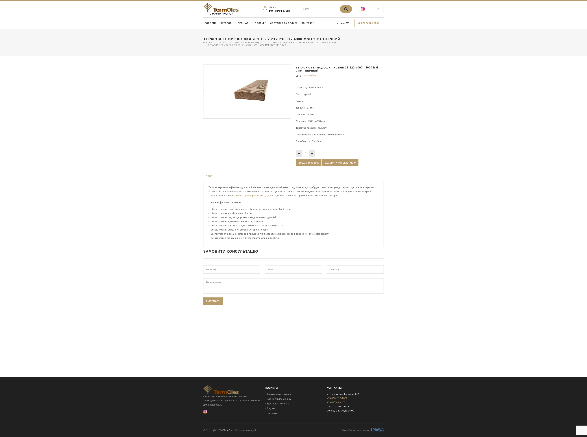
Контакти (307, 22)
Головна (211, 22)
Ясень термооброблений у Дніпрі (254, 195)
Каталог (225, 22)
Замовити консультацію (340, 162)
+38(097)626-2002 (337, 402)
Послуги (260, 22)
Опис (209, 176)
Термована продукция (247, 42)
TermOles (228, 430)
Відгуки (271, 408)
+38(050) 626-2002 (337, 398)
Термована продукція (279, 394)
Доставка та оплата (284, 22)
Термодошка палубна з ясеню (318, 42)
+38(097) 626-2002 (368, 22)
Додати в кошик (309, 162)
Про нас (243, 22)
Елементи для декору (279, 399)
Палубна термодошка (280, 42)
